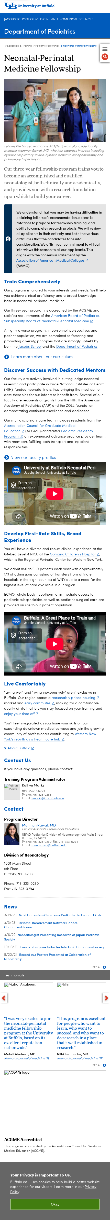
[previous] (3, 998)
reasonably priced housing (73, 698)
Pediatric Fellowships (47, 46)
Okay (55, 1204)
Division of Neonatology (26, 855)
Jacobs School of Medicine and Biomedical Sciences (48, 19)
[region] (55, 1191)
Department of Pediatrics (39, 30)
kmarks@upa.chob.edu (47, 798)
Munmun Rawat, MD (39, 825)
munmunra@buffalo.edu (49, 845)
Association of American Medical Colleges (50, 260)
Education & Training (19, 46)
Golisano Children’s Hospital (72, 554)
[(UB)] (55, 7)
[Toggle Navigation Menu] (105, 53)
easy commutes (37, 703)
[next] (106, 998)
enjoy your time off (19, 714)
